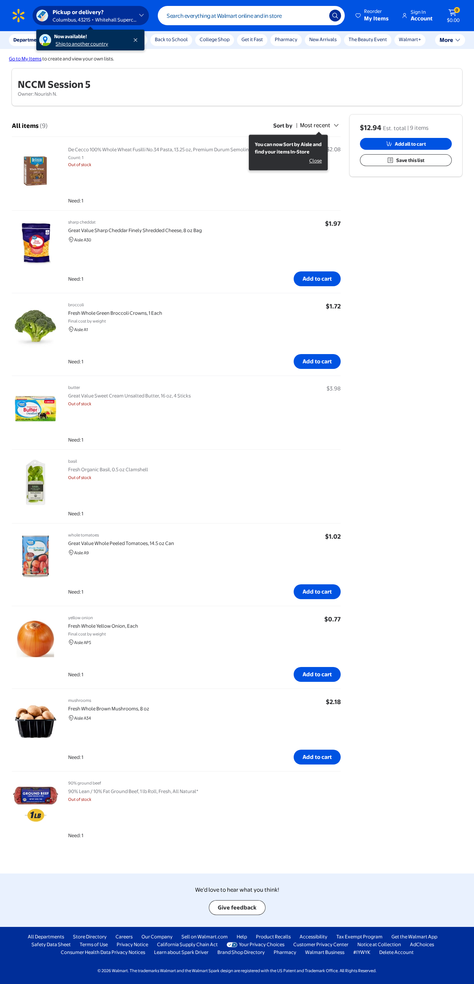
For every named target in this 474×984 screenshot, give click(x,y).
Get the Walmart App (414, 937)
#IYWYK (361, 952)
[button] (372, 15)
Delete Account (396, 952)
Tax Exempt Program (359, 937)
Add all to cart (410, 144)
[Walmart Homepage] (18, 15)
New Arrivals (323, 39)
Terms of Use (94, 944)
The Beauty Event (367, 39)
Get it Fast (252, 39)
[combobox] (251, 15)
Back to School (171, 39)
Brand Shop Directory (241, 952)
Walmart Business (324, 952)
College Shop (215, 39)
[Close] (137, 40)
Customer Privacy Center (320, 944)
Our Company (157, 937)
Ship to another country (82, 44)
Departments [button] (28, 40)
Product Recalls (273, 937)
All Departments (46, 937)
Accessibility (313, 937)
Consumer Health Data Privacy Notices (103, 952)
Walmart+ (410, 39)
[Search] (335, 16)
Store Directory (90, 937)
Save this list (410, 160)
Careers (124, 937)
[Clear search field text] (318, 15)
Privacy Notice (132, 944)
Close (315, 161)
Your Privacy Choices (261, 944)
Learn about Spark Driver (181, 952)
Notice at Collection (379, 944)
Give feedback (237, 907)
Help (242, 937)
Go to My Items (25, 59)
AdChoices (422, 944)
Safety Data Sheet (51, 944)
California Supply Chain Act (187, 944)
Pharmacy (286, 39)
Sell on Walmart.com (204, 937)
